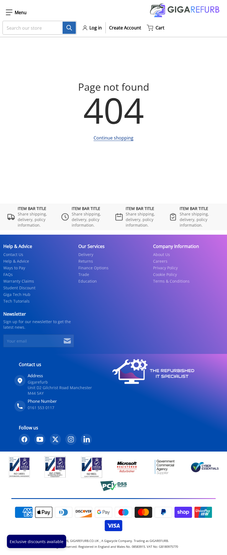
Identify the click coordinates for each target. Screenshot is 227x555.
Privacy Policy (165, 267)
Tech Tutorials (16, 301)
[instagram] (70, 439)
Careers (160, 261)
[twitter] (55, 439)
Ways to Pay (14, 267)
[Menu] (16, 12)
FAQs (8, 274)
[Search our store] (69, 28)
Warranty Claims (18, 281)
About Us (161, 254)
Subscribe (67, 340)
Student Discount (19, 287)
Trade (83, 274)
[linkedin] (86, 439)
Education (87, 281)
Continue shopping (113, 138)
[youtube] (39, 439)
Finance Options (93, 267)
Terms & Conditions (171, 281)
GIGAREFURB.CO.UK (85, 541)
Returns (85, 261)
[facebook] (24, 439)
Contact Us (13, 254)
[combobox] (37, 28)
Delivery (85, 254)
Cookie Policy (165, 274)
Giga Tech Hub (16, 294)
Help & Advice (16, 261)
